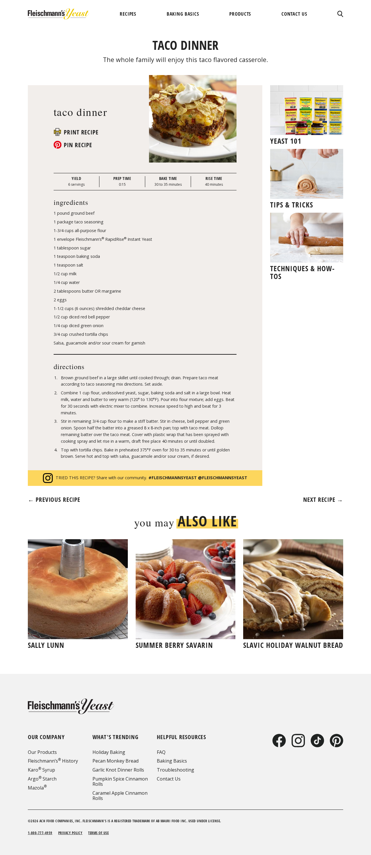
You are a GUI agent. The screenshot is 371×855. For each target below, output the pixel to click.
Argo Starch (42, 779)
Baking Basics (172, 761)
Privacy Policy (70, 832)
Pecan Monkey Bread (115, 761)
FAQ (161, 752)
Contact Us (169, 779)
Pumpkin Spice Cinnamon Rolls (120, 781)
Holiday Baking (108, 752)
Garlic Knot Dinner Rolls (118, 770)
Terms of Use (98, 832)
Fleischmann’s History (53, 761)
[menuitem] (128, 13)
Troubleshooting (175, 770)
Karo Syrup (41, 770)
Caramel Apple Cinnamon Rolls (120, 795)
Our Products (42, 752)
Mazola (37, 788)
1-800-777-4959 (40, 832)
